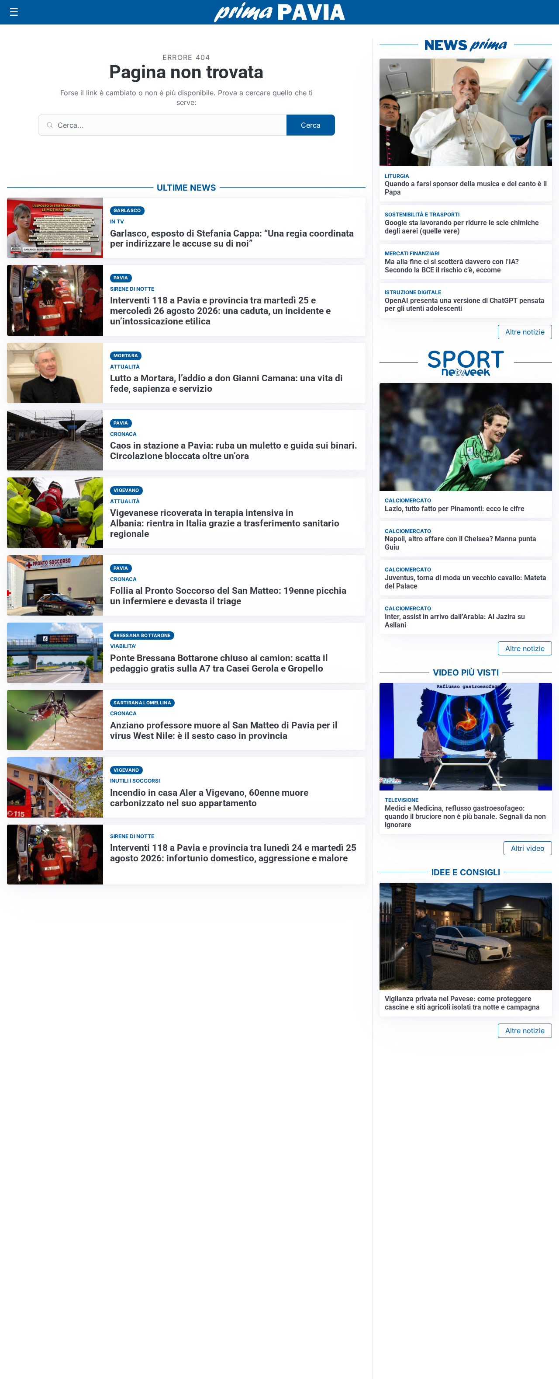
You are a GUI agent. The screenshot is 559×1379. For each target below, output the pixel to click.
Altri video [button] (528, 848)
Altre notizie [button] (525, 331)
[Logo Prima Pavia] (279, 12)
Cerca (311, 125)
